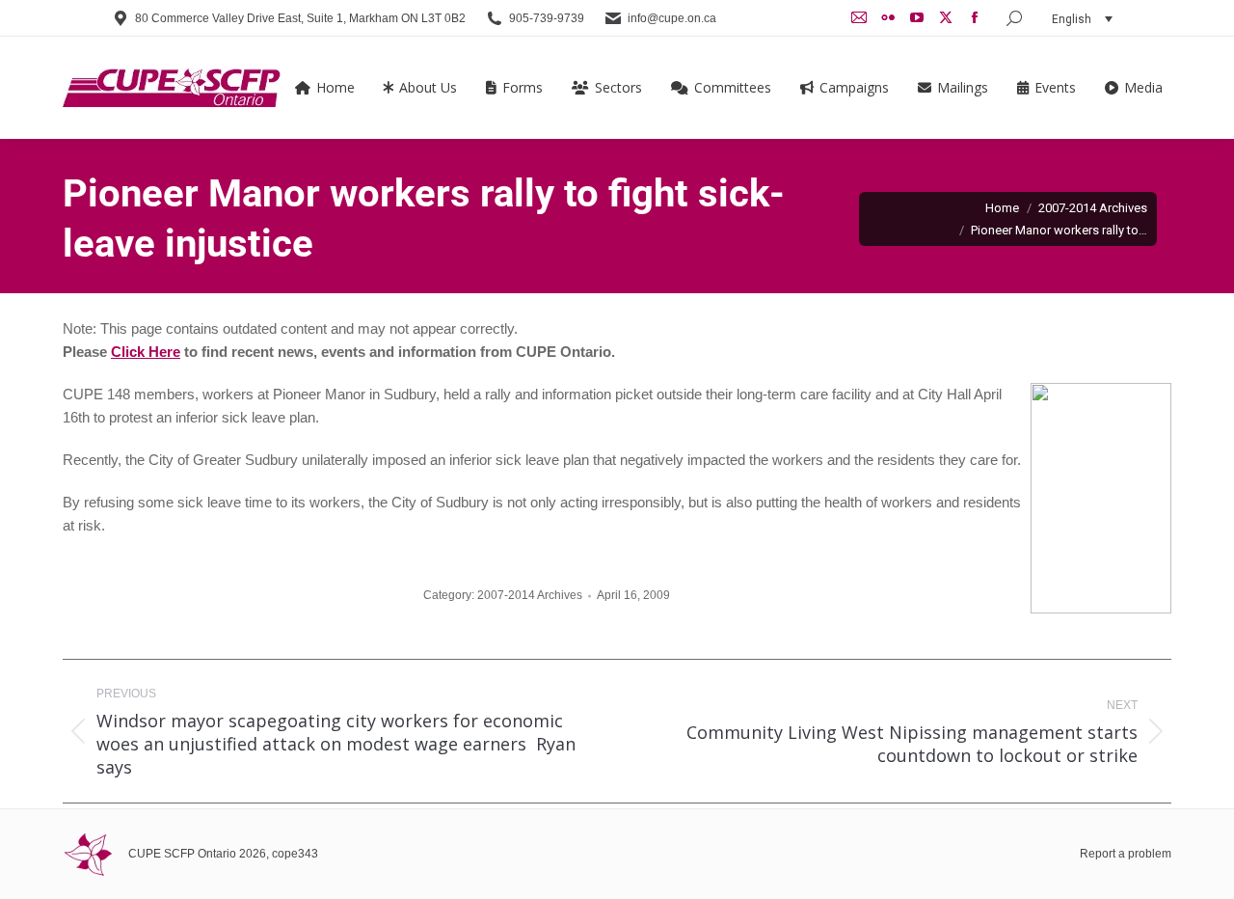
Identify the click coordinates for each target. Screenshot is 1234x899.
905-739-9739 (546, 18)
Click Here (145, 351)
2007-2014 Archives (529, 595)
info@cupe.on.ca (672, 18)
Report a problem (1125, 853)
